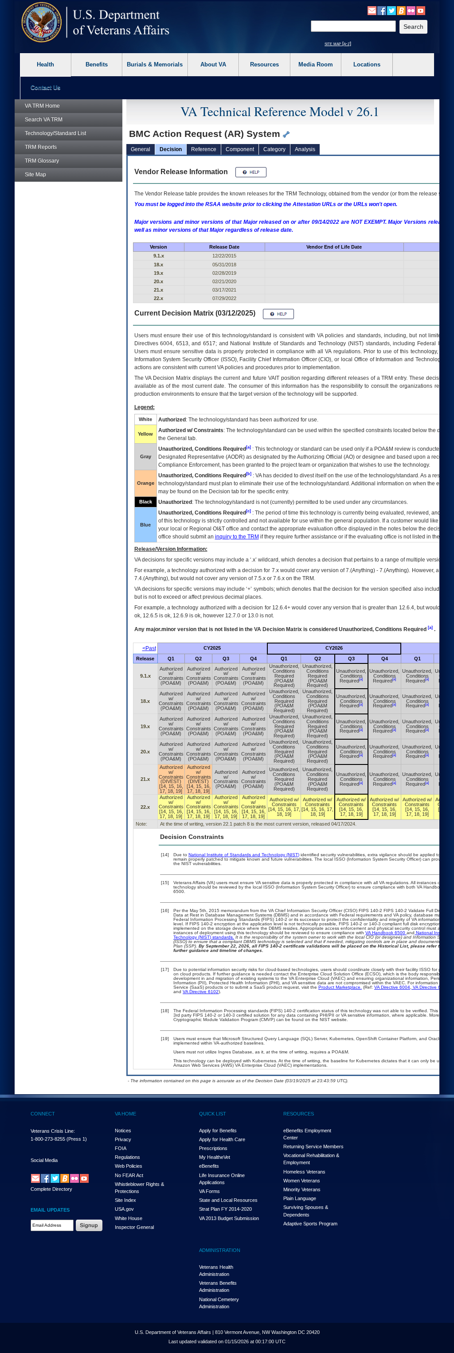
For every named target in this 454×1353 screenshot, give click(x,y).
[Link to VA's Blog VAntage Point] (401, 10)
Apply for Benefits (218, 1130)
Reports (41, 147)
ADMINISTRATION (219, 1250)
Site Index (125, 1200)
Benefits (97, 64)
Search (44, 120)
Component (240, 149)
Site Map (35, 175)
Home (42, 106)
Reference (203, 149)
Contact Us (45, 87)
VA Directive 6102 (201, 991)
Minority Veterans (302, 1189)
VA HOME (125, 1113)
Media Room (315, 64)
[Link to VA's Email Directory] (372, 10)
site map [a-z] (338, 43)
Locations (366, 64)
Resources (264, 64)
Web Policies (128, 1166)
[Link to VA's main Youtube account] (421, 10)
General (140, 149)
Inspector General (134, 1227)
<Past (149, 648)
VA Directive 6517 (430, 987)
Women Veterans (301, 1180)
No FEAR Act (129, 1175)
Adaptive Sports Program (310, 1223)
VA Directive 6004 (392, 987)
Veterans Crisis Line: (53, 1131)
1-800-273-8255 (48, 1139)
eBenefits (209, 1166)
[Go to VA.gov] (95, 22)
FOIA (120, 1148)
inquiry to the (237, 537)
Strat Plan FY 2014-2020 (225, 1209)
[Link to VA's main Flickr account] (411, 10)
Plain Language (299, 1198)
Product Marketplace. (340, 987)
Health (45, 64)
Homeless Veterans (304, 1171)
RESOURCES (298, 1113)
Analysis (305, 149)
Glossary (42, 161)
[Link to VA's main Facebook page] (382, 10)
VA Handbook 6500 (386, 932)
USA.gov (124, 1209)
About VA (213, 64)
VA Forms (209, 1191)
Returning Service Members (313, 1146)
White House (128, 1218)
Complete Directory (51, 1189)
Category (274, 149)
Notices (123, 1130)
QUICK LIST (212, 1113)
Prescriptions (213, 1148)
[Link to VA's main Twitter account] (391, 10)
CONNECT (43, 1113)
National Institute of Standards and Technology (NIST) (243, 854)
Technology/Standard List (55, 133)
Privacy (123, 1139)
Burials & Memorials (155, 64)
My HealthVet (214, 1157)
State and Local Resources (228, 1200)
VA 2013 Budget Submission (229, 1218)
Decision (171, 149)
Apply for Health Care (222, 1139)
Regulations (127, 1157)
